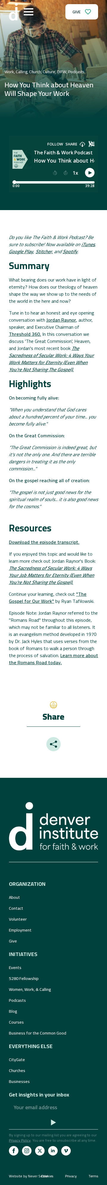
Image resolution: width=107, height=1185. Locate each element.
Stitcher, (44, 251)
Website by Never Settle (28, 1176)
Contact (16, 908)
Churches (17, 1070)
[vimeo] (66, 1150)
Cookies (47, 1176)
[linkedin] (53, 1150)
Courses (16, 1022)
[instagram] (27, 1150)
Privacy (71, 1176)
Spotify (70, 251)
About (14, 897)
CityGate (17, 1059)
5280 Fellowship (24, 978)
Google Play (21, 251)
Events (15, 967)
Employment (20, 930)
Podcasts (17, 1000)
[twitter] (40, 1150)
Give (13, 941)
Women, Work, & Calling (30, 989)
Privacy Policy (20, 1140)
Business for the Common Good (37, 1033)
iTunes (88, 244)
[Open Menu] (28, 12)
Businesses (19, 1081)
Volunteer (18, 919)
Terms (93, 1176)
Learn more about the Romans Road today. (53, 659)
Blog (13, 1011)
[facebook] (13, 1150)
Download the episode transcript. (44, 542)
